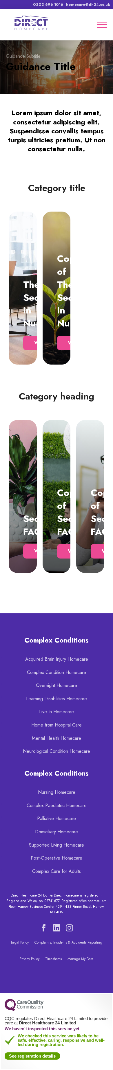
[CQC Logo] (24, 1009)
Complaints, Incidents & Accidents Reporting (68, 942)
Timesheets (53, 958)
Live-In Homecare (56, 711)
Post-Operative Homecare (56, 858)
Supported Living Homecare (56, 845)
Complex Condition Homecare (56, 672)
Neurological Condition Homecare (56, 751)
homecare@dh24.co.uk (88, 4)
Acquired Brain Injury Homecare (56, 659)
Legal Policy (20, 942)
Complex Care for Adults (56, 871)
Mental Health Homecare (56, 738)
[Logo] (30, 24)
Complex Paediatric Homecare (57, 805)
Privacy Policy (29, 958)
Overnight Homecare (56, 685)
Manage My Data (80, 958)
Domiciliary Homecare (56, 831)
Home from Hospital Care (56, 725)
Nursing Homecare (56, 792)
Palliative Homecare (56, 818)
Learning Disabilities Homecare (56, 698)
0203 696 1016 (48, 4)
